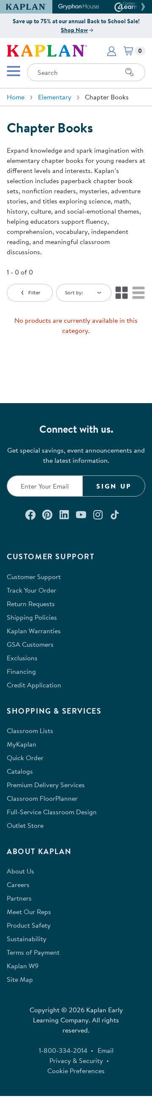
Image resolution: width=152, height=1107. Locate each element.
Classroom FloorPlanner (42, 798)
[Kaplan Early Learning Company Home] (47, 50)
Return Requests (31, 603)
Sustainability (26, 938)
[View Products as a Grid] (121, 292)
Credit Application (34, 684)
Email (106, 1050)
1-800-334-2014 (63, 1050)
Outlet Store (25, 825)
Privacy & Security (76, 1060)
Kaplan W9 (22, 965)
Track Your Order (31, 590)
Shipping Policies (32, 617)
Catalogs (20, 771)
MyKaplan (21, 744)
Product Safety (29, 925)
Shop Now (74, 30)
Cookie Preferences (76, 1070)
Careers (18, 884)
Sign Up (113, 486)
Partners (19, 898)
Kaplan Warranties (34, 630)
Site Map (20, 979)
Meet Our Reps (29, 911)
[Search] (129, 72)
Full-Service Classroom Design (52, 811)
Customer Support (34, 576)
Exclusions (22, 657)
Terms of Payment (33, 952)
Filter (34, 292)
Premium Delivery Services (46, 784)
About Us (20, 871)
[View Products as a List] (138, 292)
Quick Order (25, 757)
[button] (142, 7)
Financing (21, 671)
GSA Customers (30, 644)
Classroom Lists (30, 730)
